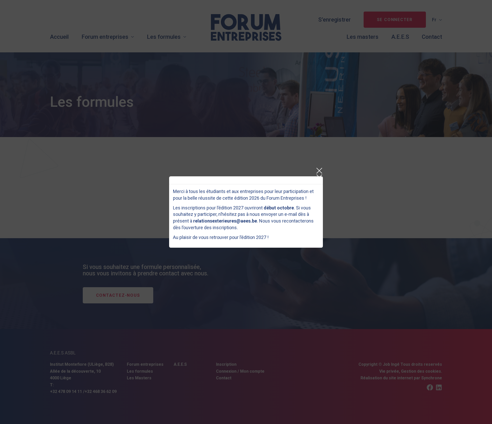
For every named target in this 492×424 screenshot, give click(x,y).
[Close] (319, 171)
